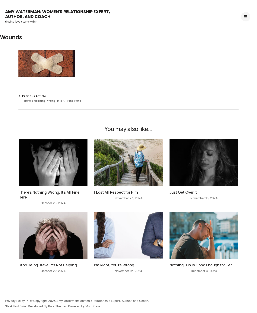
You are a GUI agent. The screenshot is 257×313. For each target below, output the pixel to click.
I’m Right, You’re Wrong (114, 265)
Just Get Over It (183, 192)
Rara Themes (57, 306)
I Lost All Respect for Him (116, 192)
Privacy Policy (15, 301)
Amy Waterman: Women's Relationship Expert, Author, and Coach (57, 14)
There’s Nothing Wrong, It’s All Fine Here (49, 195)
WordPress (92, 306)
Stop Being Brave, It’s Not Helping (48, 265)
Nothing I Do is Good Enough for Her (201, 265)
